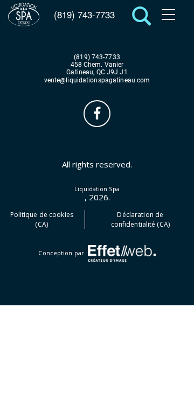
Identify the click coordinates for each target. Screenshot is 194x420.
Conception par (62, 253)
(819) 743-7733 (84, 14)
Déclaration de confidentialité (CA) (140, 219)
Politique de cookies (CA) (41, 219)
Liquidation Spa (97, 188)
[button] (139, 15)
